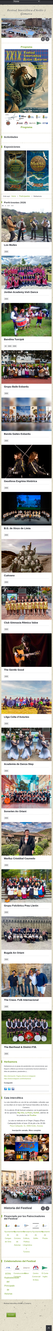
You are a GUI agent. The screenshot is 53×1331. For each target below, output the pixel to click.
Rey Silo (20, 1113)
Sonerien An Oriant (15, 811)
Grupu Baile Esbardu (16, 386)
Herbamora (10, 1061)
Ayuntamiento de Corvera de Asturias (19, 1238)
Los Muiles (10, 245)
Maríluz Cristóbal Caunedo (19, 858)
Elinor (26, 1273)
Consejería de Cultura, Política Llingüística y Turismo (27, 1242)
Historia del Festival (18, 1208)
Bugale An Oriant (14, 952)
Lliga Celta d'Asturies (16, 717)
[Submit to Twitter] (9, 1090)
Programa (26, 47)
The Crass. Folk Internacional (21, 1000)
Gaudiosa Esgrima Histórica (20, 481)
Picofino (33, 1115)
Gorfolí (36, 1113)
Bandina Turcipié (14, 339)
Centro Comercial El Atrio (36, 1276)
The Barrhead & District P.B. (20, 1047)
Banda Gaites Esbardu (17, 434)
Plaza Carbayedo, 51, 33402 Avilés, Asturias (26, 1126)
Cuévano (9, 575)
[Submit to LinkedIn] (13, 1090)
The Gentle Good (14, 669)
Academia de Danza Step (19, 764)
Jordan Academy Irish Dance (21, 292)
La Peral (28, 1113)
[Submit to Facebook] (5, 1090)
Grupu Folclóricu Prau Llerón (21, 905)
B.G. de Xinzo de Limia (17, 528)
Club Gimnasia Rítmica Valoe (21, 622)
